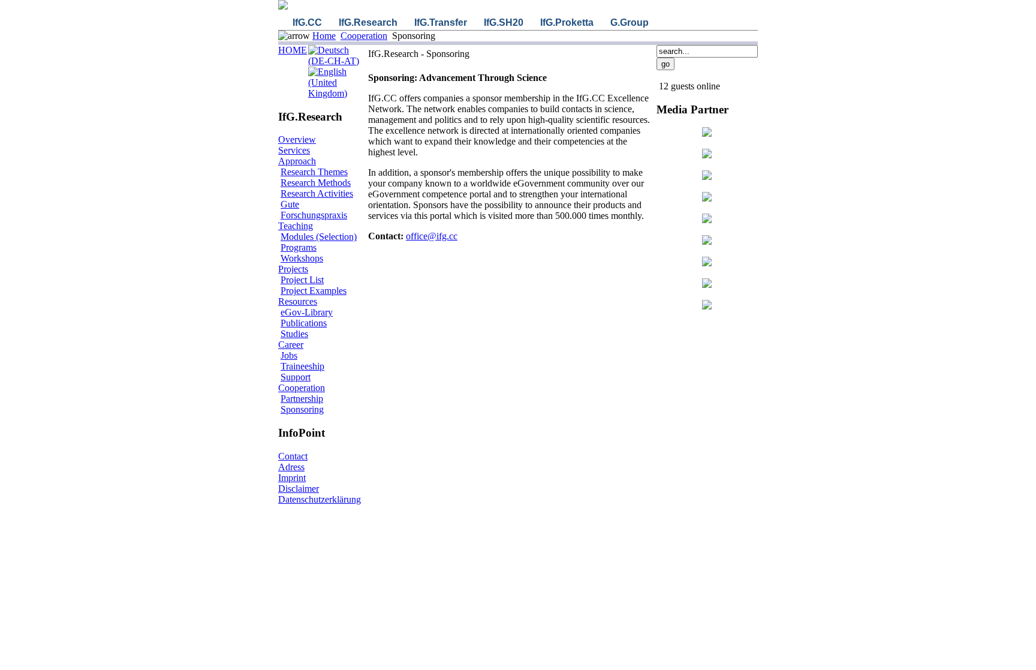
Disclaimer (298, 488)
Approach (297, 161)
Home (324, 36)
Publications (304, 323)
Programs (299, 247)
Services (294, 150)
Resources (297, 301)
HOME (292, 50)
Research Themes (314, 172)
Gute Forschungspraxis (314, 209)
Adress (291, 467)
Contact (293, 456)
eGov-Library (307, 312)
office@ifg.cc (431, 236)
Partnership (302, 398)
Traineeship (302, 366)
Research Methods (316, 183)
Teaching (295, 226)
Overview (297, 139)
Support (296, 377)
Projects (293, 269)
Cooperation (364, 36)
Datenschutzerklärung (319, 499)
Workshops (302, 258)
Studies (294, 334)
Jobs (289, 355)
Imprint (292, 478)
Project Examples (314, 291)
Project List (302, 280)
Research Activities (317, 193)
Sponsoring (302, 409)
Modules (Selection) (319, 237)
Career (290, 344)
